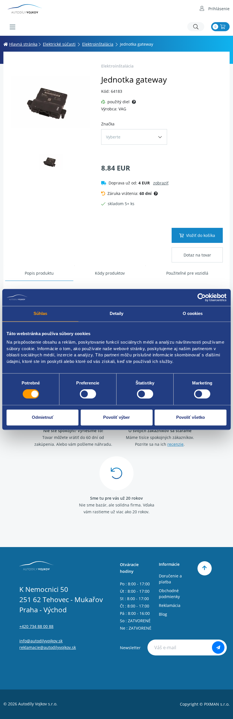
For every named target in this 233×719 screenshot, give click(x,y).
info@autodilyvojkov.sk (41, 641)
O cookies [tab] (193, 313)
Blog (163, 614)
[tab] (39, 273)
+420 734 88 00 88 (36, 626)
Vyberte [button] (113, 137)
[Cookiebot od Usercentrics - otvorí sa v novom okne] (201, 297)
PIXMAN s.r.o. (217, 704)
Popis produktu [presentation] (39, 273)
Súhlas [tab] (40, 313)
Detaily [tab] (117, 313)
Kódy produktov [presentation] (110, 273)
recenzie (175, 444)
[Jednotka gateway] (50, 102)
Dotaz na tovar (197, 255)
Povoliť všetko (190, 417)
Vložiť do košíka (200, 235)
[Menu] (12, 27)
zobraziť (160, 183)
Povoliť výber (116, 417)
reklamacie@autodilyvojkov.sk (47, 647)
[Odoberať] (218, 647)
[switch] (88, 394)
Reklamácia (169, 605)
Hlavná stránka (23, 44)
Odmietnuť (42, 417)
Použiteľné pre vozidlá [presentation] (187, 273)
